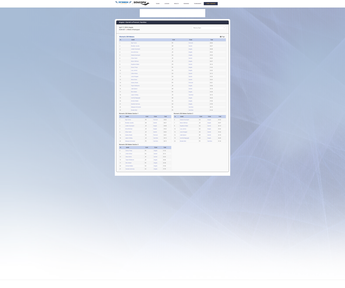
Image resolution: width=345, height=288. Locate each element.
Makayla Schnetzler (136, 107)
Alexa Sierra (134, 79)
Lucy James (134, 70)
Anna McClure (134, 52)
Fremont (191, 43)
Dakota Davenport (135, 55)
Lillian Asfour (134, 73)
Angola (190, 49)
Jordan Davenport (135, 49)
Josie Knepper (134, 76)
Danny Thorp (134, 67)
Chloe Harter (134, 58)
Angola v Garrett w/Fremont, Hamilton (132, 22)
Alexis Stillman (135, 61)
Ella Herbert (134, 91)
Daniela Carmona (135, 104)
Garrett (190, 46)
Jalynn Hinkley (134, 94)
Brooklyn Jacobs (135, 46)
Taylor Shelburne (135, 85)
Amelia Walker (134, 101)
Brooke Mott (134, 110)
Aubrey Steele (134, 82)
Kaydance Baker (135, 64)
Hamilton (191, 94)
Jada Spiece (134, 88)
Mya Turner (134, 43)
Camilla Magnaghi (135, 98)
